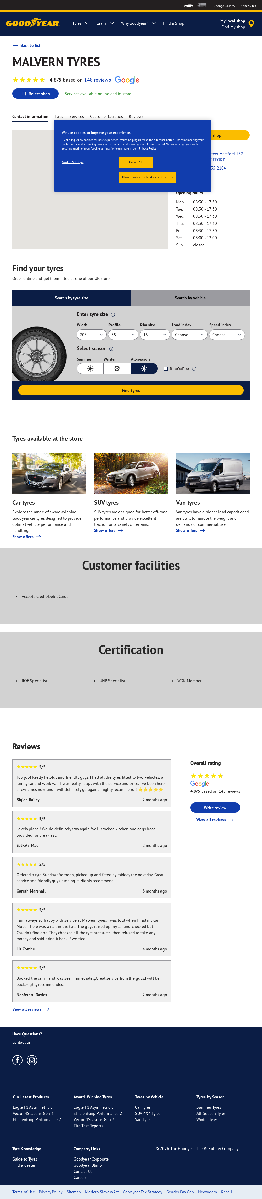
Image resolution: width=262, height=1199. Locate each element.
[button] (113, 314)
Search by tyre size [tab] (71, 297)
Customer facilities (106, 116)
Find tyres (131, 390)
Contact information (30, 116)
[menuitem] (188, 5)
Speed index (220, 325)
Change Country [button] (224, 6)
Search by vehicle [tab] (190, 297)
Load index (181, 325)
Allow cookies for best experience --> (147, 177)
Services (76, 116)
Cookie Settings (73, 162)
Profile (114, 325)
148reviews (97, 79)
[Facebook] (17, 1060)
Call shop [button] (212, 135)
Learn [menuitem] (101, 23)
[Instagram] (32, 1060)
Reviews (136, 116)
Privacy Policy (147, 148)
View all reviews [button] (211, 820)
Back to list (30, 45)
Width (82, 325)
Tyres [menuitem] (76, 23)
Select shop (39, 93)
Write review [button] (215, 807)
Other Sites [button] (248, 6)
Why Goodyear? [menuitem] (134, 23)
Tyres (58, 116)
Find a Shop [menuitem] (173, 23)
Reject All (136, 162)
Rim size (147, 325)
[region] (132, 156)
